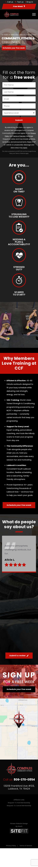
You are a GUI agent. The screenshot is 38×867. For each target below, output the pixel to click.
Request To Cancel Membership (19, 805)
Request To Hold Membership (19, 803)
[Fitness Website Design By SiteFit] (19, 831)
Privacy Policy (11, 845)
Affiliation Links (19, 800)
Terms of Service (25, 845)
